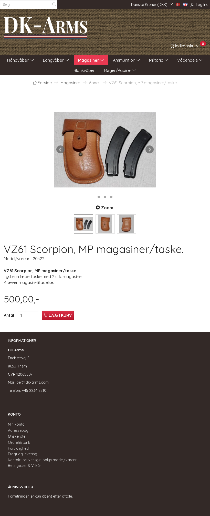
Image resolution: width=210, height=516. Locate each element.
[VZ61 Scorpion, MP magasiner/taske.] (105, 149)
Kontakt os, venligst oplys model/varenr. (42, 460)
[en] (185, 4)
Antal (9, 315)
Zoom (107, 207)
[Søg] (54, 4)
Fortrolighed (18, 448)
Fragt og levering (22, 454)
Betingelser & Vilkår (24, 465)
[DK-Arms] (45, 26)
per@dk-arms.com (32, 382)
